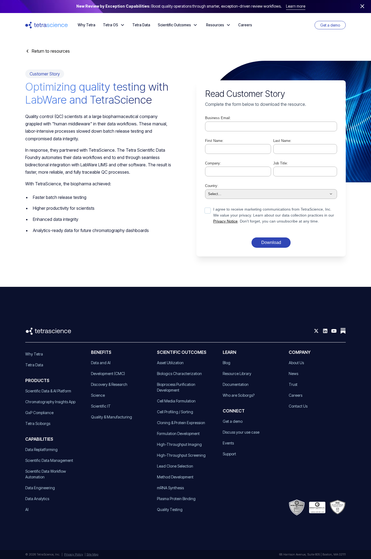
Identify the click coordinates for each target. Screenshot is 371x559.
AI (27, 509)
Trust (293, 384)
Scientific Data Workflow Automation (45, 474)
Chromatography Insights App (50, 401)
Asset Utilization (170, 362)
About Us (296, 362)
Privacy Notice (225, 221)
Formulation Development (178, 433)
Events (228, 443)
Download (271, 242)
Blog (226, 362)
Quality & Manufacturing (111, 417)
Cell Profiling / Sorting (175, 411)
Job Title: (280, 163)
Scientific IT (101, 406)
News (293, 373)
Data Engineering (40, 487)
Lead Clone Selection (175, 466)
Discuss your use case (241, 432)
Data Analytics (37, 498)
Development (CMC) (108, 373)
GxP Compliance (39, 412)
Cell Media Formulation (176, 401)
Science (98, 395)
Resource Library (237, 373)
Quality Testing (170, 509)
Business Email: (218, 118)
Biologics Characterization (179, 373)
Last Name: (282, 141)
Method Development (175, 477)
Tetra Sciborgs (37, 423)
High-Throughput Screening (181, 455)
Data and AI (101, 362)
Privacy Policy (73, 554)
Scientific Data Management (49, 460)
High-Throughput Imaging (179, 444)
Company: (213, 163)
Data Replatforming (41, 449)
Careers (245, 25)
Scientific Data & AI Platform (48, 391)
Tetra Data (141, 25)
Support (229, 454)
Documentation (236, 384)
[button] (114, 25)
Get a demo (330, 25)
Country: (211, 186)
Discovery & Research (109, 384)
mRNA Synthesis (170, 487)
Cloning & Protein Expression (181, 422)
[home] (46, 25)
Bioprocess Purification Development (176, 387)
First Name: (214, 141)
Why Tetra (86, 25)
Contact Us (298, 406)
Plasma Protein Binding (176, 498)
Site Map (92, 554)
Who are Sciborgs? (238, 395)
